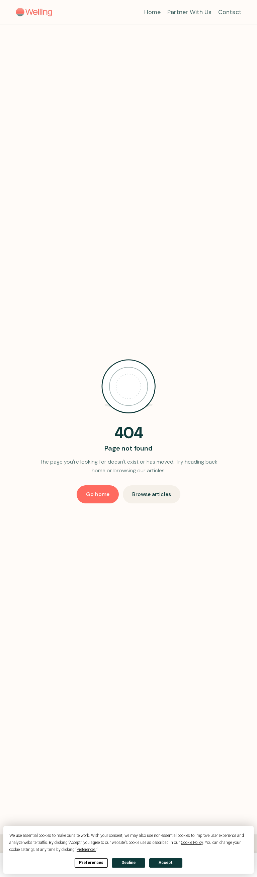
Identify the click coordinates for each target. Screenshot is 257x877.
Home (152, 12)
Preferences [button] (86, 849)
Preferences (91, 862)
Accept (166, 862)
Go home (97, 494)
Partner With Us (189, 12)
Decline (128, 862)
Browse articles (151, 494)
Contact (230, 12)
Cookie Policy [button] (192, 842)
